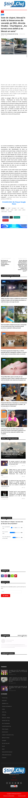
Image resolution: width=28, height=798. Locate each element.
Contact (14, 777)
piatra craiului (4, 211)
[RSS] (21, 783)
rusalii (12, 209)
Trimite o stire (14, 780)
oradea (22, 208)
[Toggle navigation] (2, 12)
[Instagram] (10, 783)
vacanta (7, 209)
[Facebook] (7, 783)
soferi (9, 208)
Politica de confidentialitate (8, 796)
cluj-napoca (14, 208)
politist (24, 209)
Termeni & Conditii (22, 796)
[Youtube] (18, 783)
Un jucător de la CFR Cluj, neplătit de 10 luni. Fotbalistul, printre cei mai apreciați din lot (18, 671)
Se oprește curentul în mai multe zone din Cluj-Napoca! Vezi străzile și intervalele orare (17, 463)
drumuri (3, 209)
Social (2, 14)
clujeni (16, 209)
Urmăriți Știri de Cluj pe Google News (14, 203)
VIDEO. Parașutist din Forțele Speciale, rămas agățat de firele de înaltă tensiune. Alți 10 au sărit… (13, 453)
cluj (5, 208)
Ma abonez (5, 595)
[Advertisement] (14, 70)
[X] (13, 783)
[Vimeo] (15, 783)
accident (9, 211)
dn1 (18, 208)
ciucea (20, 209)
